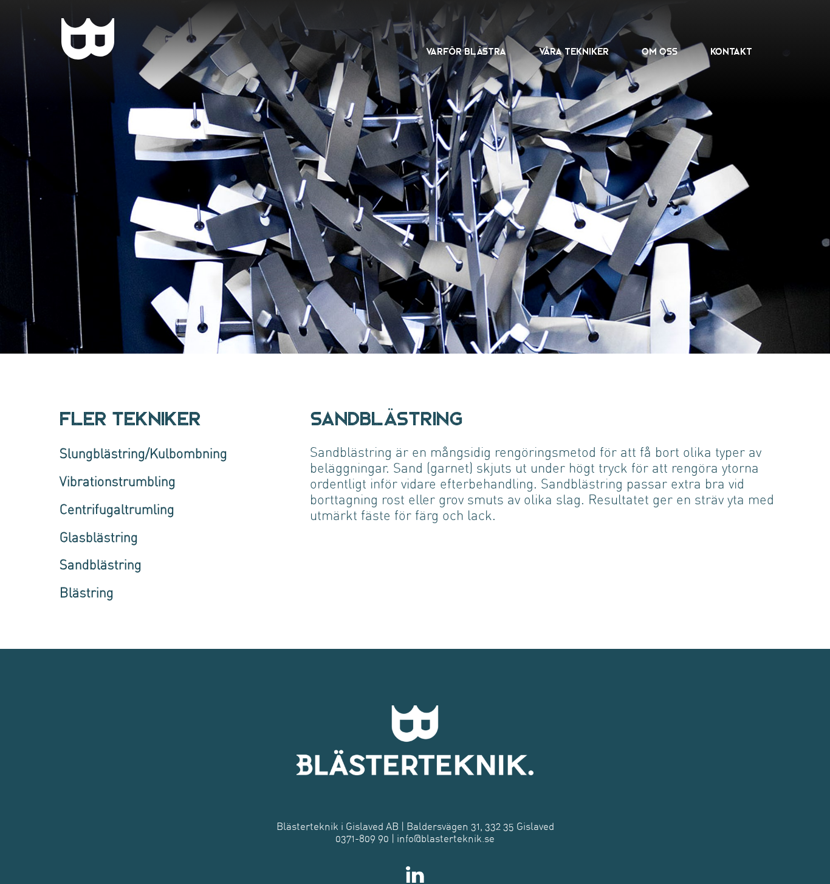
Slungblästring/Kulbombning (143, 454)
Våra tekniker (574, 51)
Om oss (659, 51)
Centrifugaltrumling (117, 510)
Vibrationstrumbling (118, 482)
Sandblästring (101, 565)
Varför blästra (466, 51)
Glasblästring (99, 538)
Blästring (87, 593)
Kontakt (731, 51)
